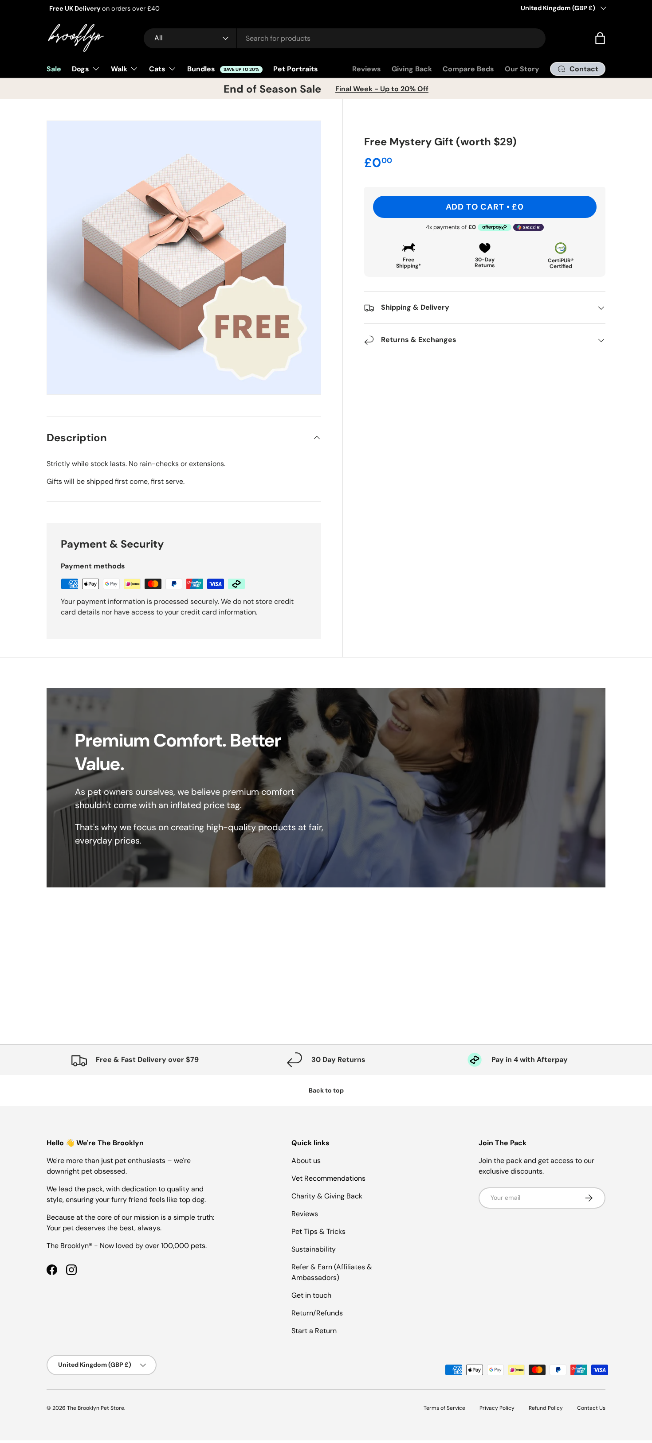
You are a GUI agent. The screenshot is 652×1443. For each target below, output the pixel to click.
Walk (119, 69)
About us (306, 1160)
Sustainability (313, 1249)
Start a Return (314, 1330)
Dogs (80, 69)
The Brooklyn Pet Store (95, 1408)
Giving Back (412, 69)
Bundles (223, 69)
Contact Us (591, 1408)
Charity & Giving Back (326, 1196)
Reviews (366, 69)
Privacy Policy (497, 1408)
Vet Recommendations (328, 1178)
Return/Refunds (317, 1313)
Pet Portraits (295, 69)
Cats (157, 69)
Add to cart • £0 (485, 207)
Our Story (522, 69)
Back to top (326, 1090)
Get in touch (311, 1295)
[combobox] (345, 38)
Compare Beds (468, 69)
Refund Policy (546, 1408)
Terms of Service (444, 1408)
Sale (54, 69)
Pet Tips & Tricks (318, 1231)
